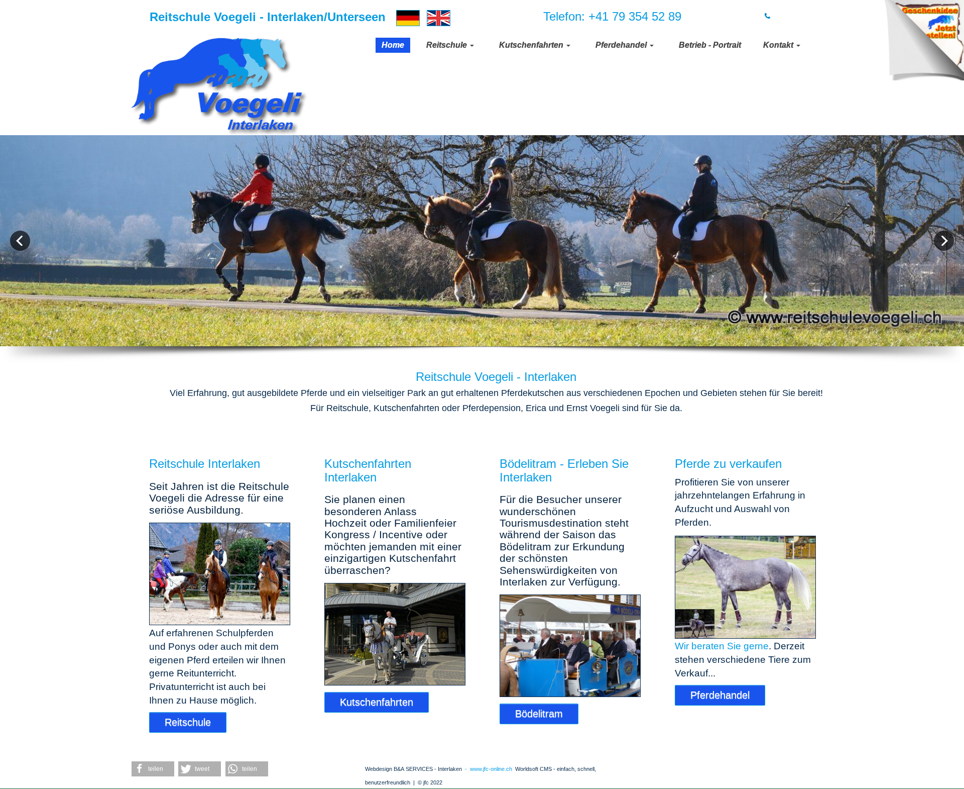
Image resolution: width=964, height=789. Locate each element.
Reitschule (188, 722)
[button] (153, 768)
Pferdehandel (720, 695)
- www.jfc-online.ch (487, 769)
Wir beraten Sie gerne (722, 646)
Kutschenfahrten (376, 702)
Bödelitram (539, 713)
